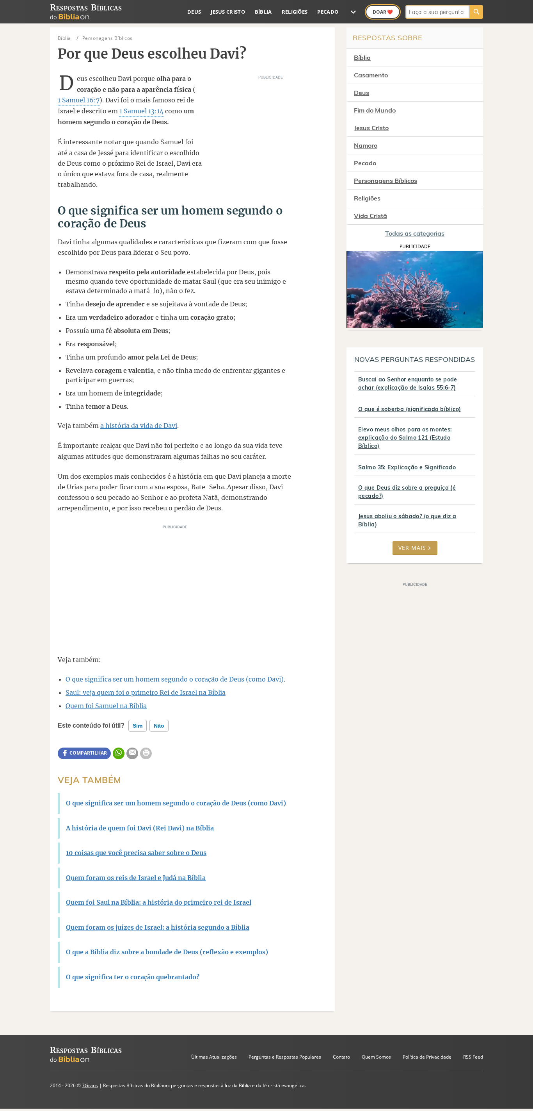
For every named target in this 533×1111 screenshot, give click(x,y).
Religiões (295, 11)
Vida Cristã (370, 216)
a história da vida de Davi (138, 425)
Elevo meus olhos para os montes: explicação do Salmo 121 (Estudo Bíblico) (405, 437)
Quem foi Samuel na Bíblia (106, 706)
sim (137, 726)
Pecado (327, 11)
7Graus (90, 1085)
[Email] (132, 753)
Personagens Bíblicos (385, 180)
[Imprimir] (146, 753)
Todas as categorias (414, 233)
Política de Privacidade (427, 1057)
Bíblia (263, 11)
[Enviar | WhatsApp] (118, 753)
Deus (194, 11)
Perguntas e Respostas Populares (285, 1057)
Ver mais (412, 547)
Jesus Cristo (228, 11)
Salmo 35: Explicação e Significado (407, 467)
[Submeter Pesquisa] (476, 12)
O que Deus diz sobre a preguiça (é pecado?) (407, 491)
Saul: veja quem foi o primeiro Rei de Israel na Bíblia (146, 692)
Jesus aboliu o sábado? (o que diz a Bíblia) (407, 520)
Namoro (365, 145)
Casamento (371, 75)
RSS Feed (473, 1057)
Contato (341, 1057)
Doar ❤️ (383, 12)
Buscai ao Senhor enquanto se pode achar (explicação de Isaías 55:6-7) (407, 383)
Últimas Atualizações (214, 1057)
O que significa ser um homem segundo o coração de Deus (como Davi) (175, 679)
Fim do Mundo (375, 110)
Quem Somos (376, 1057)
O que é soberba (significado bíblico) (409, 409)
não (159, 726)
